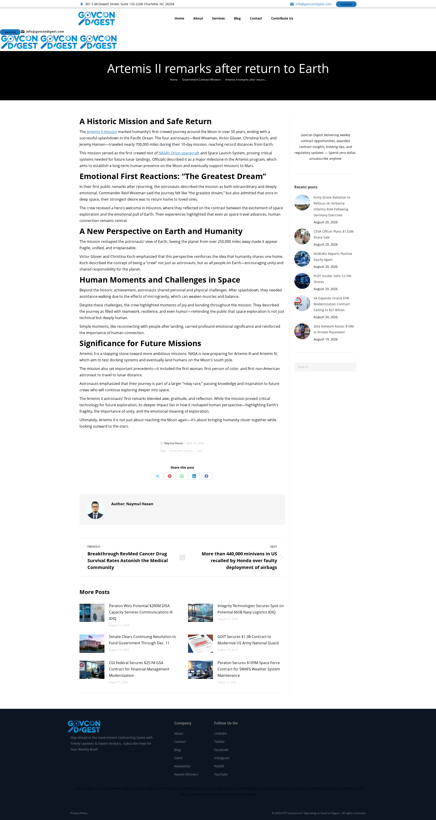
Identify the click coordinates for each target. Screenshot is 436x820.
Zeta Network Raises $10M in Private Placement (334, 329)
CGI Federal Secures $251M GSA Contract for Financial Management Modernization (139, 669)
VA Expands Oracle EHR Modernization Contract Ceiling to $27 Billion (332, 304)
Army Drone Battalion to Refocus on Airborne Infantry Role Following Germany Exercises (332, 206)
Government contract (181, 450)
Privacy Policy (78, 813)
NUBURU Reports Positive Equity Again (333, 256)
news (200, 450)
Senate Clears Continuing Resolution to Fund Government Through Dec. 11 (142, 639)
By (172, 443)
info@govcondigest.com (313, 4)
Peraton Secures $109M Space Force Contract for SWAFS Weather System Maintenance (249, 669)
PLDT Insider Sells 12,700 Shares (332, 279)
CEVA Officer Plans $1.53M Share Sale (334, 234)
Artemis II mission (102, 131)
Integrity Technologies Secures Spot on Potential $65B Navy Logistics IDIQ (251, 609)
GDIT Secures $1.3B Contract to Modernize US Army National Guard (249, 639)
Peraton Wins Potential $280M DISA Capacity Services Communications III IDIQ (140, 612)
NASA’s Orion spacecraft (179, 152)
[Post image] (91, 613)
